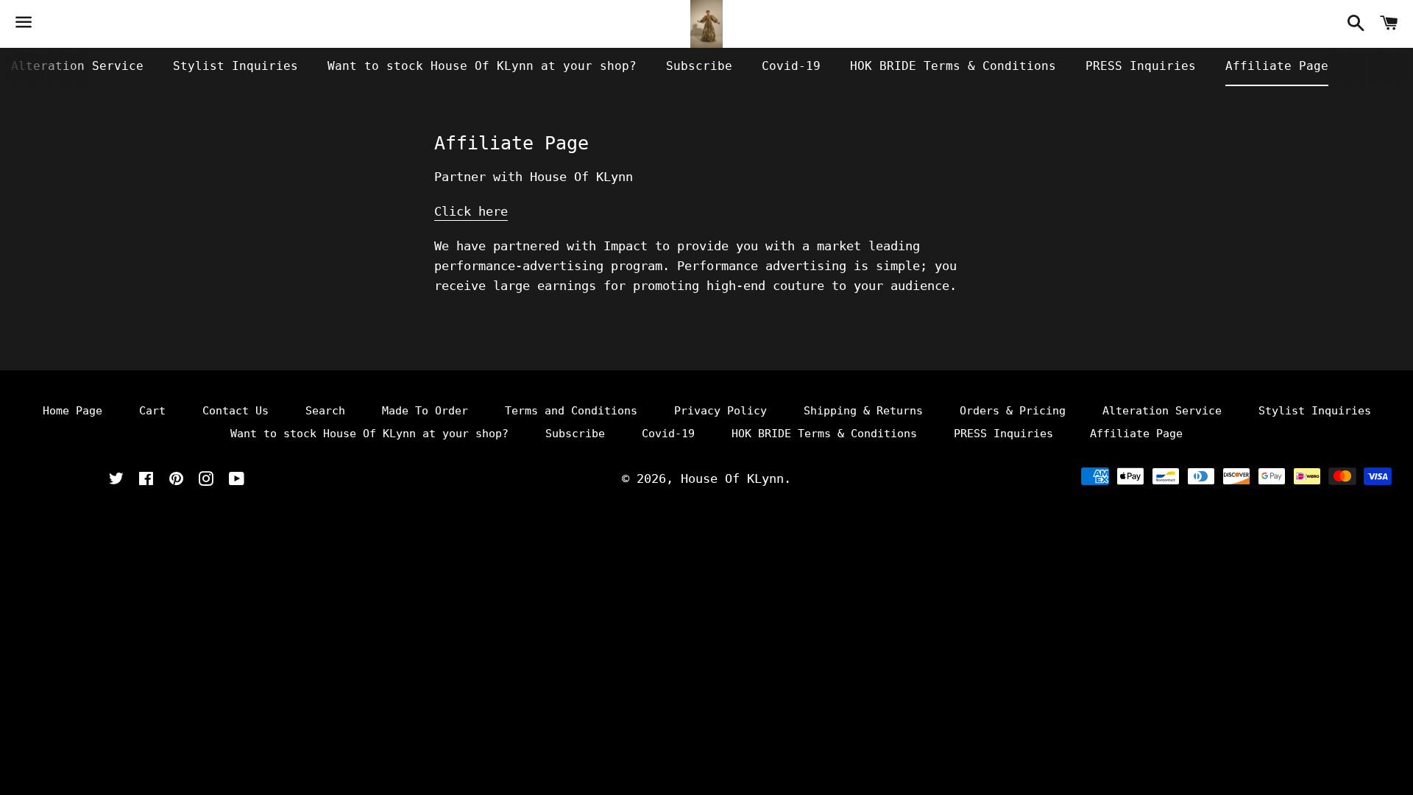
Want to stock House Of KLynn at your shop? (482, 66)
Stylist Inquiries (235, 66)
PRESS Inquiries (1141, 66)
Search (325, 410)
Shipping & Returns (863, 410)
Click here (471, 211)
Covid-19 (791, 66)
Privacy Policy (720, 410)
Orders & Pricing (1013, 410)
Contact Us (235, 410)
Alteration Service (77, 66)
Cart (152, 410)
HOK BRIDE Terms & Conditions (953, 66)
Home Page (72, 410)
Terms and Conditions (571, 410)
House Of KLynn (732, 478)
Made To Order (425, 410)
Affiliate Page (1276, 66)
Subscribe (699, 66)
